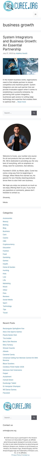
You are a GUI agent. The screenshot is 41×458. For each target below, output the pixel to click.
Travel (5, 313)
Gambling (6, 257)
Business (6, 231)
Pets (4, 293)
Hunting (6, 270)
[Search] (34, 113)
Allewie (5, 351)
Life (4, 280)
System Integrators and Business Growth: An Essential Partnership (20, 43)
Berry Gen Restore (10, 341)
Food (5, 254)
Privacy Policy (16, 455)
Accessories (7, 218)
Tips (4, 309)
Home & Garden (9, 267)
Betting (5, 225)
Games (5, 261)
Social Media (8, 300)
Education (6, 248)
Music (5, 287)
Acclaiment (7, 377)
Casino (5, 238)
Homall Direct (8, 380)
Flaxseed (6, 393)
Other (5, 290)
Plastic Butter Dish (10, 335)
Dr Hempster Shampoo (11, 386)
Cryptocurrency (8, 244)
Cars (4, 235)
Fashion (6, 251)
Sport (5, 303)
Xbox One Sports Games (12, 332)
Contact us (25, 455)
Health (5, 264)
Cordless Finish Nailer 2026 (13, 367)
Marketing (6, 283)
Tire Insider (7, 338)
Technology (7, 306)
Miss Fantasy (8, 345)
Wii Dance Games (9, 390)
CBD (4, 241)
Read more (22, 102)
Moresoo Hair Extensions (12, 370)
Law (4, 277)
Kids (4, 274)
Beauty (5, 221)
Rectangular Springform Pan (13, 328)
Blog (4, 228)
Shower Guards (9, 348)
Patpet (5, 373)
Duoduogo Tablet (9, 383)
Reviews (6, 296)
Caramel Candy (9, 355)
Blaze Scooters (8, 364)
